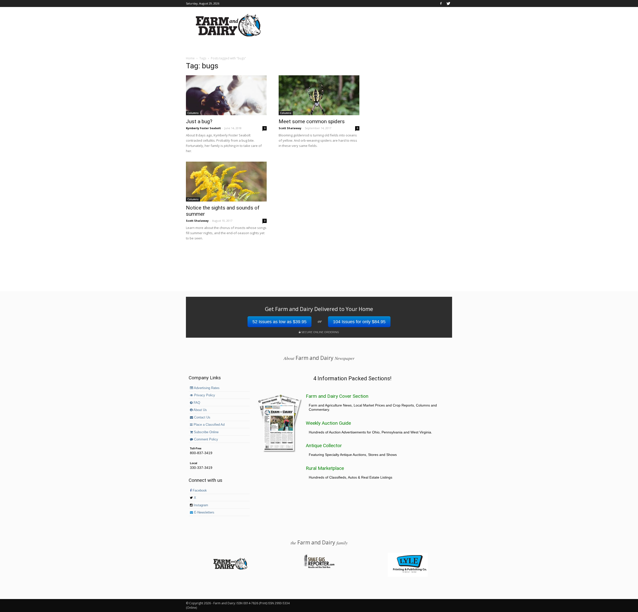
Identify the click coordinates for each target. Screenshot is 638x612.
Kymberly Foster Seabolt (203, 128)
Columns (193, 113)
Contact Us (201, 417)
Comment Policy (205, 439)
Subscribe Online (206, 432)
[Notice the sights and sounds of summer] (226, 182)
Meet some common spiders (312, 121)
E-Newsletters (203, 512)
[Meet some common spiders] (319, 95)
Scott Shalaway (290, 128)
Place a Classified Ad (209, 424)
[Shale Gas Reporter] (319, 567)
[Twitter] (448, 3)
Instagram (200, 505)
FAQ (196, 403)
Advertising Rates (206, 388)
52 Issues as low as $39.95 (279, 321)
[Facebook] (441, 3)
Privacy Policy (204, 395)
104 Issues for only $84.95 (359, 321)
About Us (200, 410)
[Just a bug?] (226, 95)
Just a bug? (199, 121)
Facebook (199, 490)
